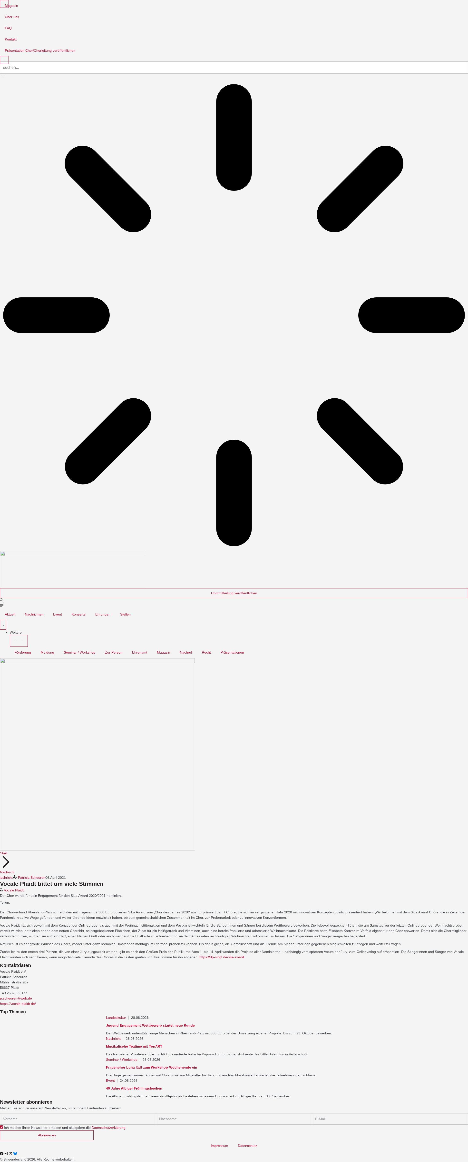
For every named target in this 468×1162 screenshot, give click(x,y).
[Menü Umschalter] (3, 625)
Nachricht (7, 872)
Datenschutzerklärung (109, 1128)
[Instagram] (6, 1153)
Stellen (125, 614)
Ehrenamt (139, 652)
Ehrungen (102, 614)
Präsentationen (232, 652)
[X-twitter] (10, 1153)
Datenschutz (247, 1146)
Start (3, 853)
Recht (206, 652)
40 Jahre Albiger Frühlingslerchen (134, 1088)
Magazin (163, 652)
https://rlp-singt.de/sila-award (221, 957)
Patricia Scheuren (31, 877)
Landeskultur (116, 1018)
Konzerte (79, 614)
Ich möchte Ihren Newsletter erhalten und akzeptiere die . (65, 1128)
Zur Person (113, 652)
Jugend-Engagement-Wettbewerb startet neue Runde (150, 1025)
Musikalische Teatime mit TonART (134, 1046)
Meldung (47, 652)
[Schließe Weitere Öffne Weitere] (19, 641)
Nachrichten (34, 614)
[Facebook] (1, 1153)
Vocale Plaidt (14, 890)
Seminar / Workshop (79, 652)
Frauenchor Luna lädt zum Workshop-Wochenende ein (151, 1067)
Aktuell (10, 614)
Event (57, 614)
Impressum (219, 1146)
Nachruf (186, 652)
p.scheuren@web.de (16, 998)
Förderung (23, 652)
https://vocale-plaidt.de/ (18, 1004)
